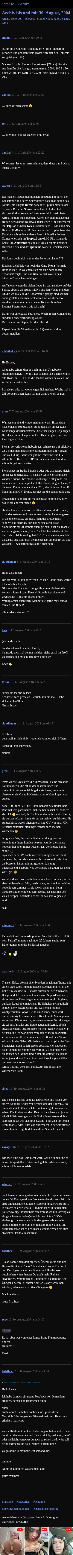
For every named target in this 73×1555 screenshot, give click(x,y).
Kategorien (23, 1501)
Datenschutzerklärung (45, 1508)
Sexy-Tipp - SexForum (15, 3)
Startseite (7, 1501)
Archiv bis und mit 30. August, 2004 (36, 12)
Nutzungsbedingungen (15, 1508)
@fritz (6, 1330)
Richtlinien (39, 1501)
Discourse (28, 1517)
